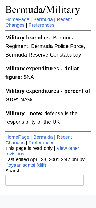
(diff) (41, 165)
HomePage (17, 19)
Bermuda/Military (42, 9)
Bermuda (43, 19)
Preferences (41, 25)
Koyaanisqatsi (20, 165)
